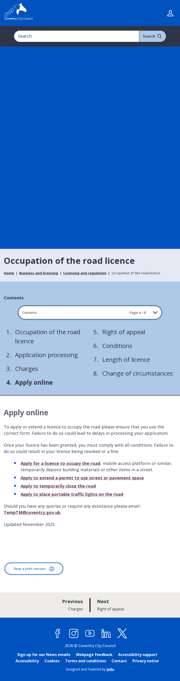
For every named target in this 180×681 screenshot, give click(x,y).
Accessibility (27, 660)
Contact (119, 660)
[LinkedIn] (106, 633)
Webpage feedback (94, 654)
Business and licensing (38, 273)
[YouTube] (90, 633)
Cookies (52, 660)
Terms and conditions (85, 660)
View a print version (30, 568)
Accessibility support (137, 654)
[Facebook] (57, 633)
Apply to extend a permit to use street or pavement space (82, 478)
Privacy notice (145, 660)
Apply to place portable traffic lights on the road (72, 494)
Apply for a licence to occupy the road (60, 463)
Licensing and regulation (84, 273)
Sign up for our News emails (43, 654)
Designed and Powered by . (90, 669)
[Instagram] (73, 633)
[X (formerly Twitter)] (122, 633)
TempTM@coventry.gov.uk (32, 512)
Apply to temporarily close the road (58, 486)
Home (9, 273)
